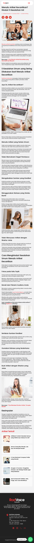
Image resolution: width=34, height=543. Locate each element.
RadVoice (9, 303)
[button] (3, 17)
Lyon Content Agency (18, 292)
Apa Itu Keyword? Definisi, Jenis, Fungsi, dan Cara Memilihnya (19, 479)
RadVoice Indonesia (7, 78)
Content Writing (24, 13)
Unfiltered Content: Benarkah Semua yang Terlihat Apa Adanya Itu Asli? (21, 436)
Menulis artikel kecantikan (8, 44)
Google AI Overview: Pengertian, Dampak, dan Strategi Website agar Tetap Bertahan (20, 469)
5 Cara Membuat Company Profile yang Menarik (20, 458)
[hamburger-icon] (29, 3)
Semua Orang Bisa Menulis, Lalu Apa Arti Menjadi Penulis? (19, 447)
